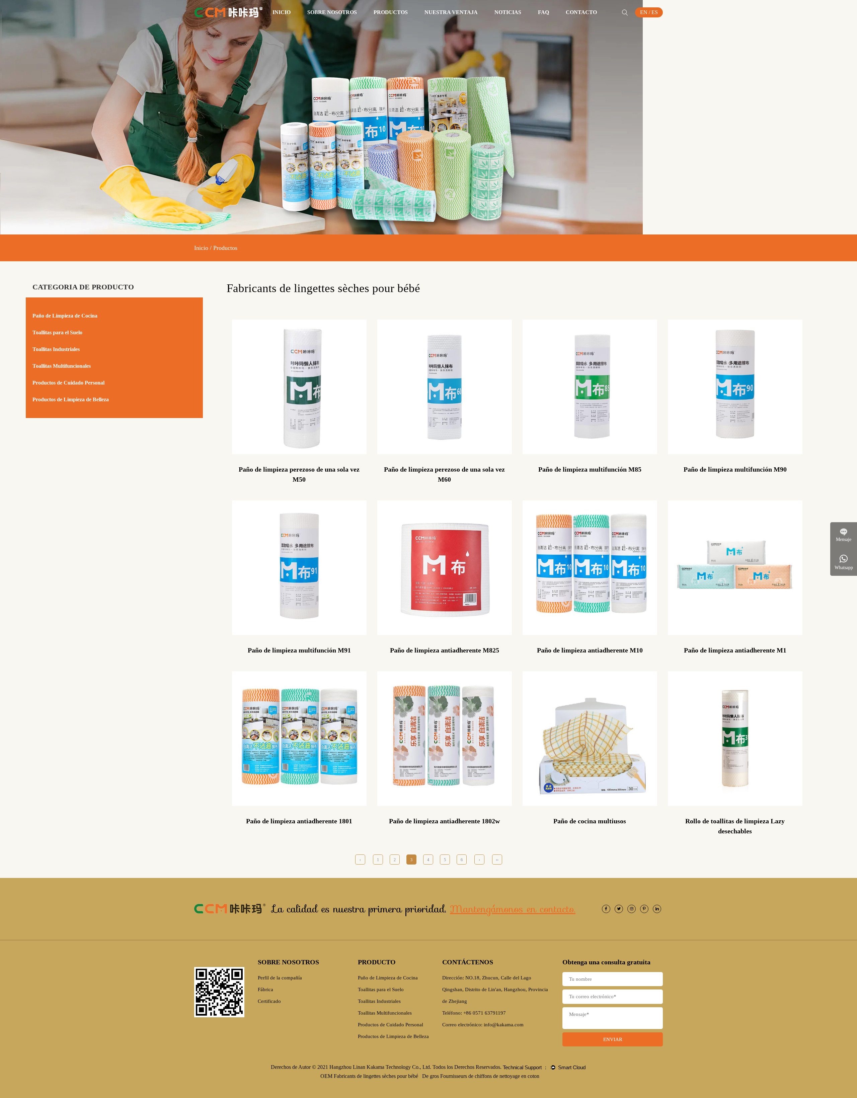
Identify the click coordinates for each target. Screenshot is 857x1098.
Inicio (281, 12)
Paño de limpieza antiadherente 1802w (444, 821)
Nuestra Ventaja (451, 12)
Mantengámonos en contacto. (512, 909)
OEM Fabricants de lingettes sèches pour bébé (369, 1076)
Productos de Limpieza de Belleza (70, 399)
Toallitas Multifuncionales (407, 22)
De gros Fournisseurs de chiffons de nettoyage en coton (480, 1076)
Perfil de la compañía (280, 977)
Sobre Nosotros (332, 12)
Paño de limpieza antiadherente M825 (444, 650)
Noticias (507, 12)
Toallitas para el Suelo (408, 23)
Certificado (332, 22)
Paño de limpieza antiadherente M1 (735, 650)
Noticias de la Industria (521, 23)
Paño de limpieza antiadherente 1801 (299, 821)
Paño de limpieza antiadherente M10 (590, 650)
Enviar (612, 1039)
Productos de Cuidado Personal (68, 383)
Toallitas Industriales (56, 349)
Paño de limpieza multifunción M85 (589, 469)
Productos (391, 12)
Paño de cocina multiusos (589, 821)
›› (497, 859)
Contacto (581, 12)
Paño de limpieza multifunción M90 (735, 469)
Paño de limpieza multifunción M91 (299, 650)
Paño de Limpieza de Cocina (64, 316)
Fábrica (333, 23)
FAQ (543, 12)
